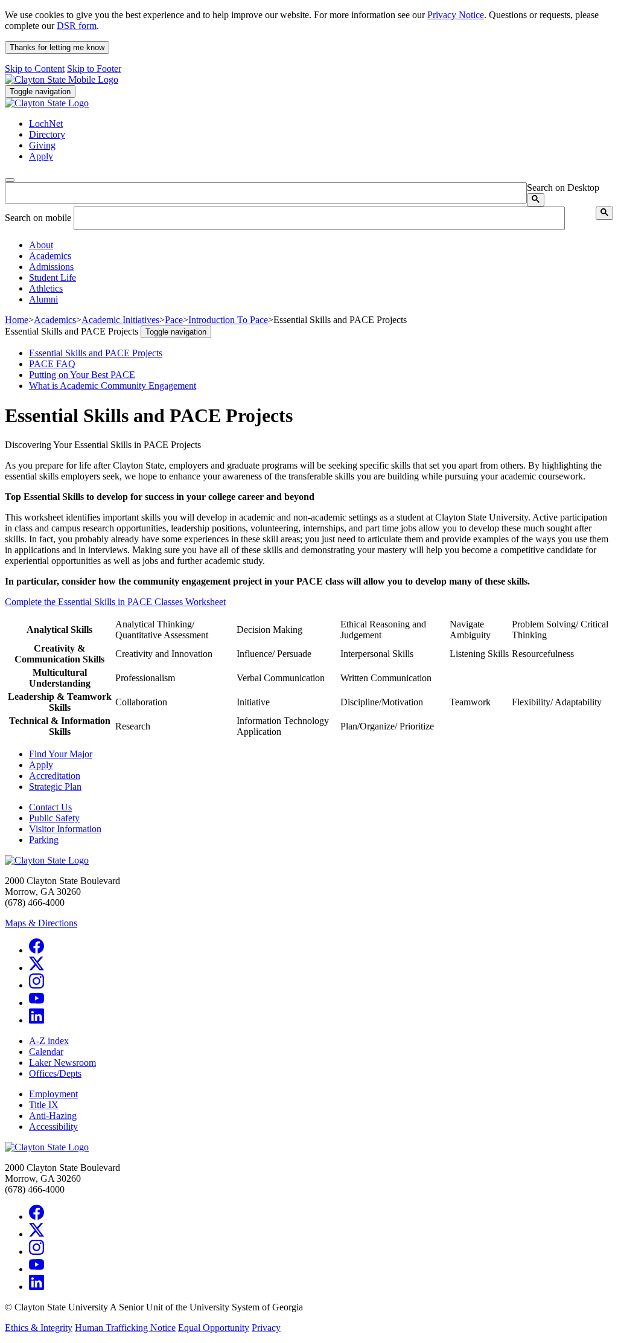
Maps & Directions (41, 923)
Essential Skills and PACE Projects (95, 353)
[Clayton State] (61, 79)
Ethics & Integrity (38, 1327)
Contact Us (50, 807)
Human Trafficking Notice (125, 1327)
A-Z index (49, 1041)
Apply (41, 765)
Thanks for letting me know (57, 47)
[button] (41, 245)
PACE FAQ (52, 364)
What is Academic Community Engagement (112, 385)
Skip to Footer (94, 68)
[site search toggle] (9, 180)
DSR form (77, 26)
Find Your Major (60, 754)
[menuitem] (321, 245)
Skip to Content (35, 68)
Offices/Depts (55, 1073)
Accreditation (54, 776)
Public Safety (54, 818)
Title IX (44, 1105)
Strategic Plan (55, 786)
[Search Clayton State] (535, 200)
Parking (44, 840)
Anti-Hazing (53, 1116)
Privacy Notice (455, 15)
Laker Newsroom (62, 1062)
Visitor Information (65, 829)
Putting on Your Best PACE (82, 375)
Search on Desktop (563, 187)
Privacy (266, 1327)
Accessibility (53, 1126)
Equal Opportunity (213, 1327)
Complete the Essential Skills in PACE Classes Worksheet (115, 602)
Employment (53, 1094)
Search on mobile (38, 218)
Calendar (46, 1052)
